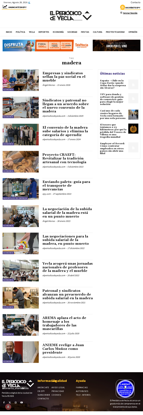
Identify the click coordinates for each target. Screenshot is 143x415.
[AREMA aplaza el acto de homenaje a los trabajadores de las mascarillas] (21, 325)
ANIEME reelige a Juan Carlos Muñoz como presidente (63, 349)
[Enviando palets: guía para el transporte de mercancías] (21, 189)
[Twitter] (10, 402)
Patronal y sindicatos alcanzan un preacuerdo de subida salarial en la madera (67, 294)
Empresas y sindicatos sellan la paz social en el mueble (63, 77)
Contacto (135, 2)
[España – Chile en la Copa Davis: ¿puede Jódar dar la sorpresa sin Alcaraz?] (133, 84)
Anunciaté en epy (17, 7)
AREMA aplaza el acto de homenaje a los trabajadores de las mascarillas (64, 323)
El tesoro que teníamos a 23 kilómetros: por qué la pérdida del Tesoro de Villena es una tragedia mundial (113, 130)
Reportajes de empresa (15, 198)
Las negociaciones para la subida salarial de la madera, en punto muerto (65, 240)
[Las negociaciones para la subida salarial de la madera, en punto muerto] (21, 243)
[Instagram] (16, 402)
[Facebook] (4, 402)
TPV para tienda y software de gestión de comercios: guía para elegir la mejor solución (111, 99)
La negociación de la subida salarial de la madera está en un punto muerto (67, 213)
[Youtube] (22, 402)
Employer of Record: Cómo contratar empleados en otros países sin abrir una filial (112, 148)
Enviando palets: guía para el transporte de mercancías (66, 185)
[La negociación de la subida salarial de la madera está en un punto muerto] (21, 216)
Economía (8, 89)
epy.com (46, 193)
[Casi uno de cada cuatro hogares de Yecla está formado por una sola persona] (133, 115)
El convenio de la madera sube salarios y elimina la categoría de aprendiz (65, 131)
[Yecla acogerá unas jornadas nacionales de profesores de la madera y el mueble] (21, 270)
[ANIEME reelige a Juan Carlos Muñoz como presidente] (21, 352)
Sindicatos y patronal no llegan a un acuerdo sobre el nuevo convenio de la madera (65, 106)
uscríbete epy (132, 8)
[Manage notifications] (8, 407)
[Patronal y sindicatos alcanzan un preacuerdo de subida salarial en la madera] (21, 298)
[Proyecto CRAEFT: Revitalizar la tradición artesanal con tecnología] (21, 162)
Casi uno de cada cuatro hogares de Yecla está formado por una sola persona (112, 114)
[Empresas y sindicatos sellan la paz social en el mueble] (21, 80)
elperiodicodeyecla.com (53, 115)
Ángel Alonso (48, 85)
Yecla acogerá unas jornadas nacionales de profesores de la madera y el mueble (67, 267)
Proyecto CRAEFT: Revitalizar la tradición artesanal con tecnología (64, 158)
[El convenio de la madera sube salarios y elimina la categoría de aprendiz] (21, 134)
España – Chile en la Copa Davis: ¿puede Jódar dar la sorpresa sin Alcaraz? (113, 84)
